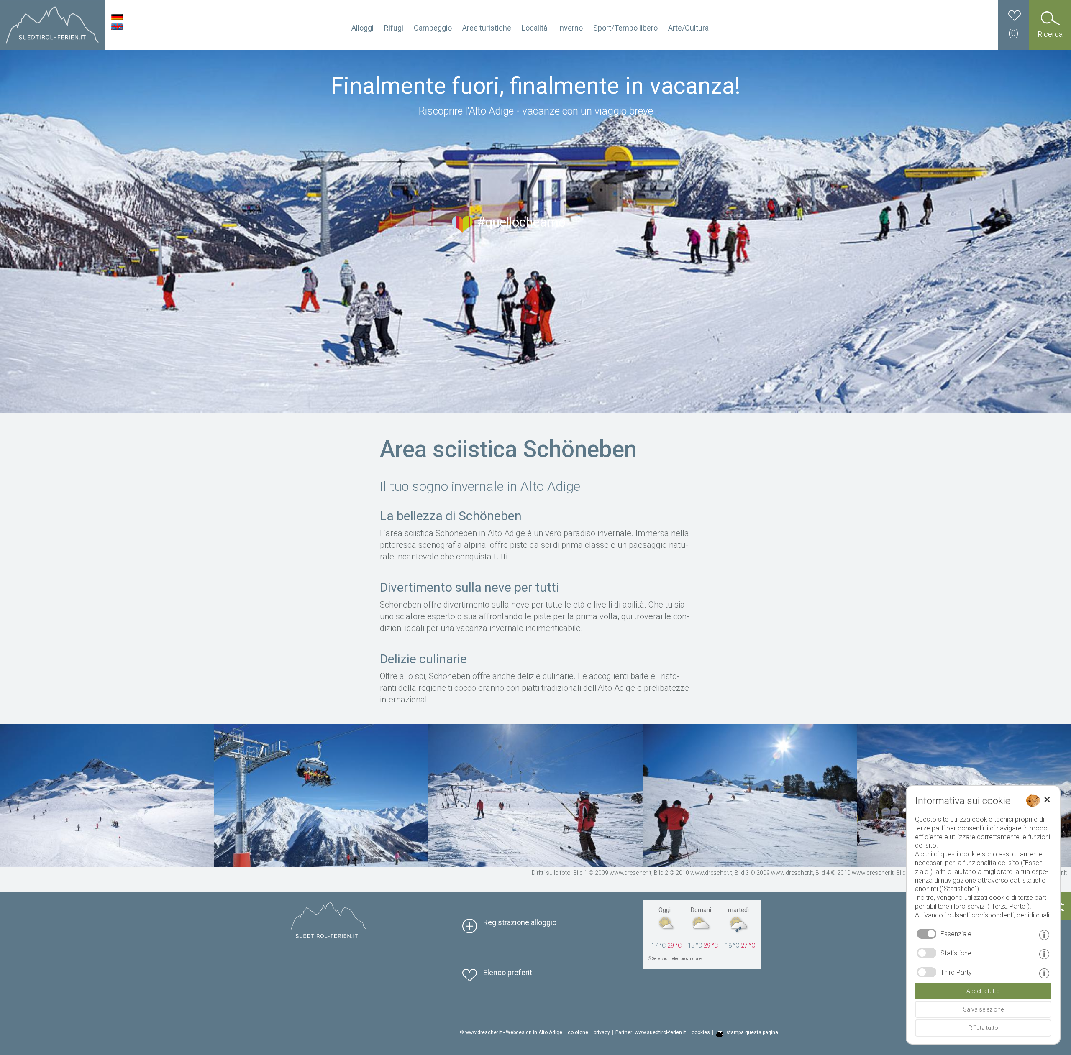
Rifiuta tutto (983, 1027)
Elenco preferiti (508, 972)
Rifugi (393, 27)
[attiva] (926, 953)
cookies (701, 1032)
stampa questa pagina (752, 1032)
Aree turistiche (486, 27)
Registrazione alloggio (519, 922)
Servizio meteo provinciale (677, 958)
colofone (578, 1032)
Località (534, 27)
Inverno (570, 27)
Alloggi (362, 27)
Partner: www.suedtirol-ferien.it (650, 1032)
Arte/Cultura (688, 27)
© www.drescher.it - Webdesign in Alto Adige (511, 1032)
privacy (602, 1032)
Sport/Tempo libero (625, 27)
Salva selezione (983, 1009)
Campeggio (433, 27)
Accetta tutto (983, 991)
